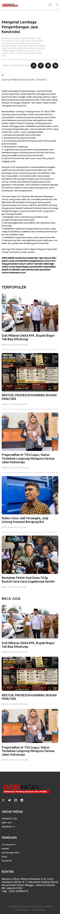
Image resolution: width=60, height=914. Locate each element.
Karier (4, 857)
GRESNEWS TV (8, 827)
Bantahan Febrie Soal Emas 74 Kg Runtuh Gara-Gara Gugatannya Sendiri (28, 579)
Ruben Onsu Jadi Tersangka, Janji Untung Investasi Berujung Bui (25, 520)
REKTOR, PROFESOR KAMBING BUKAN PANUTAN (29, 397)
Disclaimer (7, 861)
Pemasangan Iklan (11, 853)
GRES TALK (6, 823)
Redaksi (5, 848)
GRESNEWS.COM (9, 819)
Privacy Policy (21, 910)
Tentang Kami (8, 844)
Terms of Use (38, 910)
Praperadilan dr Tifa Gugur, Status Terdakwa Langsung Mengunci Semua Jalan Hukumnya (28, 458)
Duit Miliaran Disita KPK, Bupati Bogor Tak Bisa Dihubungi (28, 337)
